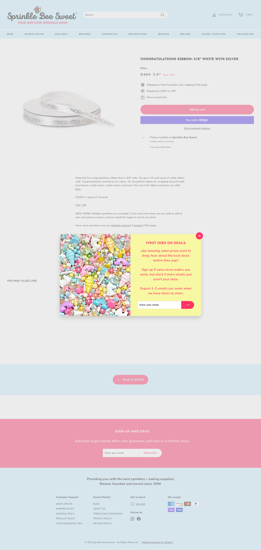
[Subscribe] (187, 305)
